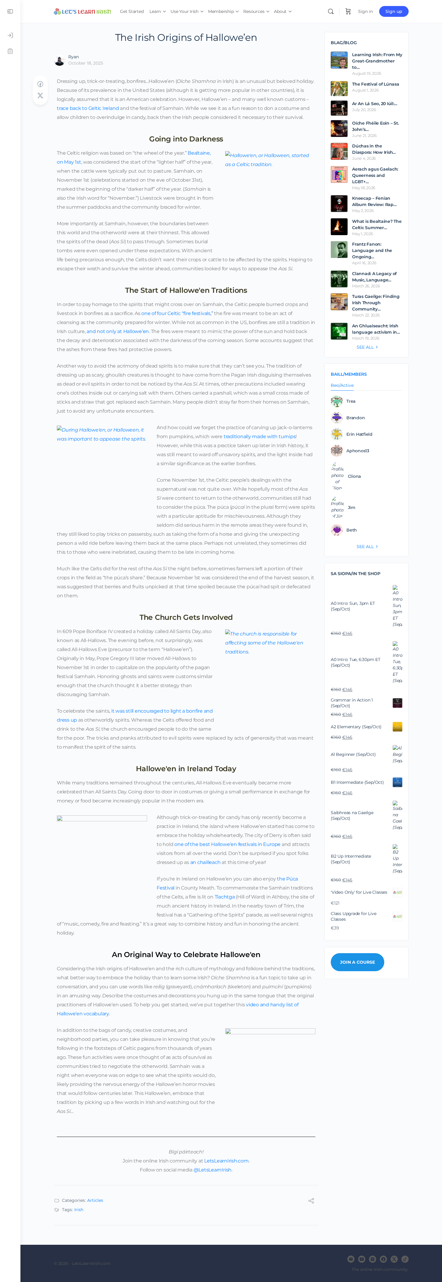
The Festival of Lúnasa (375, 84)
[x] (394, 1259)
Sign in (365, 11)
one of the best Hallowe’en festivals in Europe (227, 844)
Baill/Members (349, 374)
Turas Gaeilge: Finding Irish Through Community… (376, 303)
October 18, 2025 (85, 63)
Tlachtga (225, 897)
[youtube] (361, 1259)
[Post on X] (40, 96)
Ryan (73, 56)
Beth (351, 530)
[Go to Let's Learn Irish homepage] (82, 10)
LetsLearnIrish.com (226, 1161)
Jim (351, 507)
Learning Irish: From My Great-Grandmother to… (377, 61)
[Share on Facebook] (40, 84)
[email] (351, 1259)
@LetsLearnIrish (213, 1170)
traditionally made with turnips (260, 436)
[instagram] (372, 1259)
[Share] (311, 1202)
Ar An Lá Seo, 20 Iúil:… (374, 103)
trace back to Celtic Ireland (88, 108)
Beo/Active (342, 385)
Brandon (355, 417)
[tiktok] (405, 1259)
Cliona (354, 476)
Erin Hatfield (359, 434)
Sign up (393, 11)
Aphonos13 (357, 450)
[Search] (331, 11)
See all (365, 347)
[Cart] (348, 11)
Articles (95, 1200)
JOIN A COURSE (357, 962)
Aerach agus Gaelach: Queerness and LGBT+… (375, 175)
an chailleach (205, 862)
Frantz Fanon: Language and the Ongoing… (372, 250)
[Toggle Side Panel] (10, 11)
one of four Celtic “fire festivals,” (177, 313)
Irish (78, 1209)
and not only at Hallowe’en (118, 331)
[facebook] (383, 1259)
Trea (350, 401)
